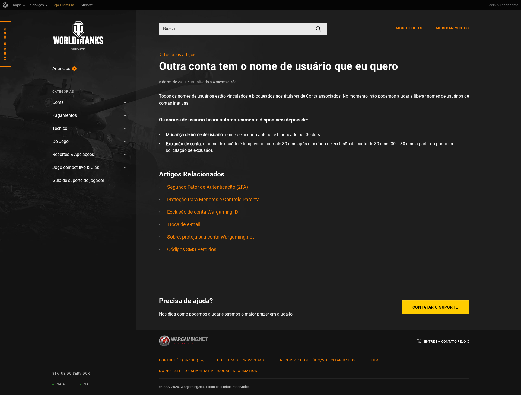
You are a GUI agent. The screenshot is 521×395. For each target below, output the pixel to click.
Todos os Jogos (5, 44)
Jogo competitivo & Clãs (75, 167)
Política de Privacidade (241, 360)
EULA (374, 360)
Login (491, 5)
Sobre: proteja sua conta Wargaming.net (210, 237)
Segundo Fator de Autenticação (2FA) (207, 187)
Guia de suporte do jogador (78, 180)
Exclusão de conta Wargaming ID (202, 212)
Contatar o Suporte (435, 307)
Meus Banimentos (452, 28)
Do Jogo (60, 141)
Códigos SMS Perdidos (191, 249)
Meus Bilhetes (409, 28)
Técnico (59, 128)
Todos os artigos (179, 54)
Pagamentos (64, 115)
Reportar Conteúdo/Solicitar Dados (318, 360)
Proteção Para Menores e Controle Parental (214, 199)
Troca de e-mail (183, 224)
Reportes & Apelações (73, 154)
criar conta (510, 5)
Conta (58, 102)
